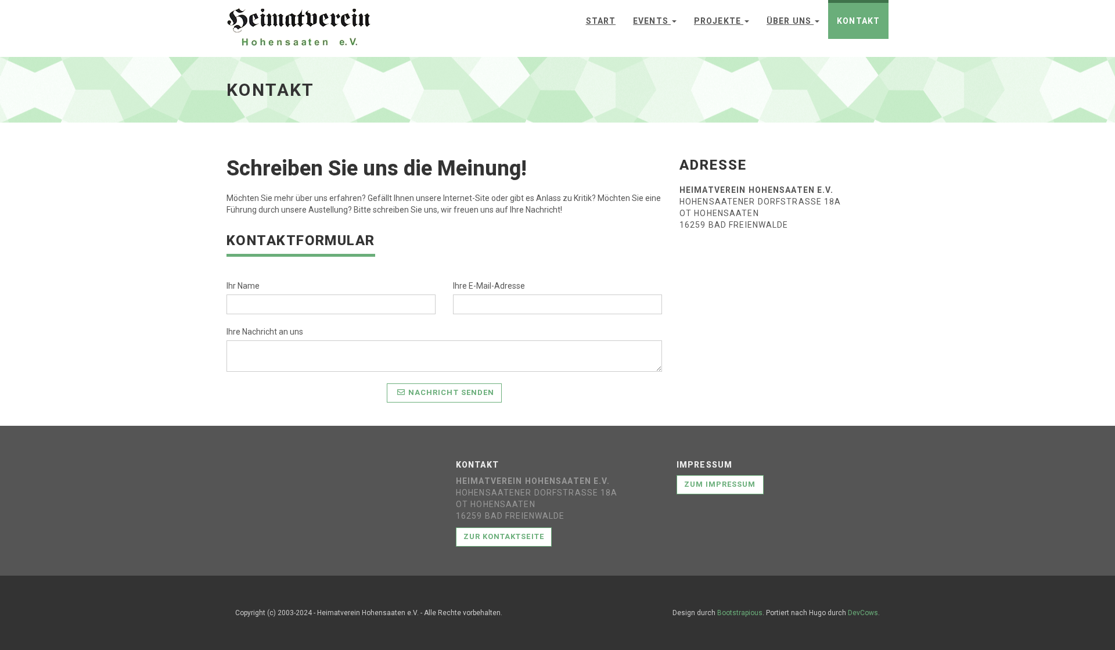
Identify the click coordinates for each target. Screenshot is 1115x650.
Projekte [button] (718, 21)
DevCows (863, 613)
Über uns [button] (790, 21)
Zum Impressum (720, 484)
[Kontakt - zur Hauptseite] (299, 18)
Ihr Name (243, 285)
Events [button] (652, 21)
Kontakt (858, 21)
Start (601, 21)
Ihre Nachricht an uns (264, 331)
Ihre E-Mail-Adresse (489, 285)
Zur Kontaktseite (503, 536)
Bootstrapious (739, 613)
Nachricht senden (451, 392)
